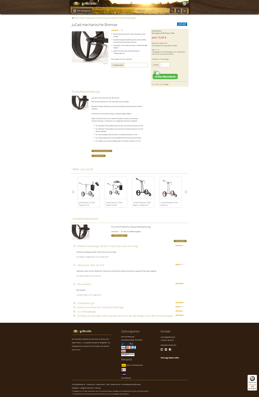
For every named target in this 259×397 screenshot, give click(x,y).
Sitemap (98, 388)
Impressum (91, 384)
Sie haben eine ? (160, 84)
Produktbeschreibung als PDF (102, 151)
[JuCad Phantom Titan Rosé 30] (170, 188)
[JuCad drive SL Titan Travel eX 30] (88, 188)
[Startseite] (73, 18)
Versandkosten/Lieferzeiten (131, 384)
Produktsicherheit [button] (98, 156)
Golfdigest (75, 388)
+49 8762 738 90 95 (167, 340)
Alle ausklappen (180, 241)
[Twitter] (166, 349)
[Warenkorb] (184, 10)
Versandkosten (126, 378)
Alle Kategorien (84, 10)
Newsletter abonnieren (168, 345)
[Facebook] (170, 349)
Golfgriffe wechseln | (87, 388)
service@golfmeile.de (168, 337)
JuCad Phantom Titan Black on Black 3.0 (142, 203)
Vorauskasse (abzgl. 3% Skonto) (131, 340)
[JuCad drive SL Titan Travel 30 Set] (116, 188)
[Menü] (256, 376)
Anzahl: (156, 65)
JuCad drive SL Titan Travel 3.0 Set (114, 203)
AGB (107, 384)
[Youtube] (162, 349)
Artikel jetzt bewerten (119, 235)
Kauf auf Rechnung (127, 337)
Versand (157, 50)
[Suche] (172, 10)
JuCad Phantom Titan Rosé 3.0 (169, 203)
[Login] (178, 10)
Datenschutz (100, 384)
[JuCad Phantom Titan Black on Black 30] (143, 188)
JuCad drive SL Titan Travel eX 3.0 (87, 203)
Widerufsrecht (116, 384)
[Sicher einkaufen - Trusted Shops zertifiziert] (184, 3)
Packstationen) (138, 365)
